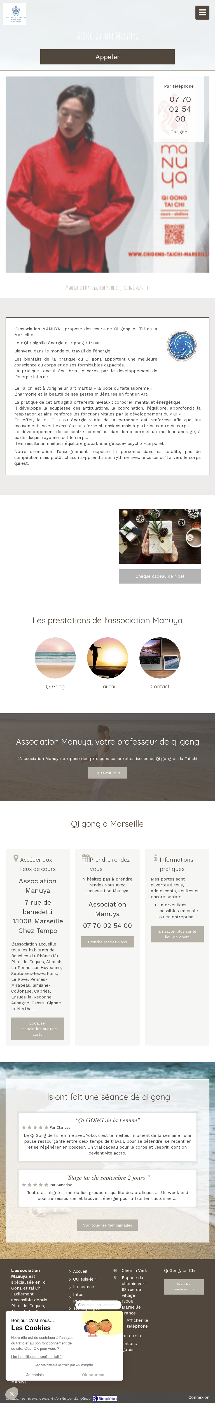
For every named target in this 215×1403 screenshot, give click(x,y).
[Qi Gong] (55, 658)
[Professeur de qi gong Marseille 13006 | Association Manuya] (16, 14)
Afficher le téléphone (137, 1323)
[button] (11, 1393)
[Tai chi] (107, 658)
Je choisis (35, 1374)
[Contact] (160, 658)
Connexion (198, 1397)
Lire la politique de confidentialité (36, 1357)
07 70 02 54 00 (180, 109)
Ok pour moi (94, 1374)
